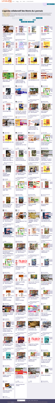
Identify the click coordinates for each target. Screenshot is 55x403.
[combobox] (27, 20)
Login (21, 1)
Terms (29, 400)
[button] (49, 4)
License (32, 400)
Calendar (17, 1)
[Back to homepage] (7, 1)
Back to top (36, 400)
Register (24, 1)
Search (13, 1)
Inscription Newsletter (30, 1)
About (27, 400)
